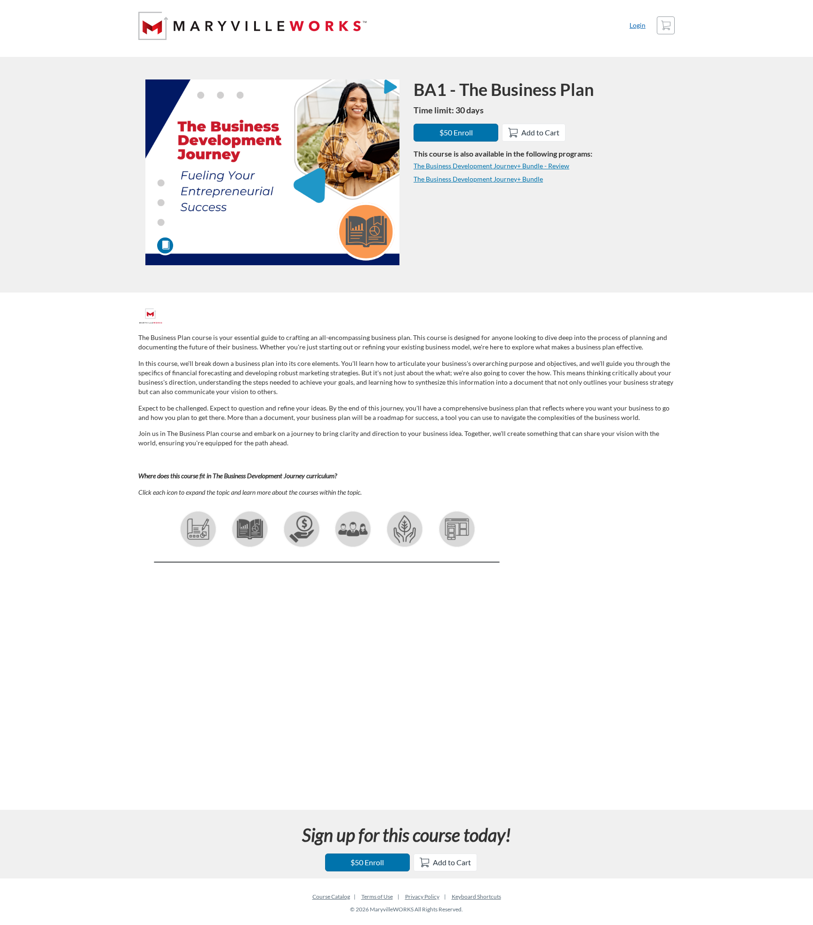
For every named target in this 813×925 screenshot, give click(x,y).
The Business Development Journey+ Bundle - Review (491, 166)
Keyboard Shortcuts (476, 896)
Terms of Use (377, 896)
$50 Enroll (456, 132)
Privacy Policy (422, 896)
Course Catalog (331, 896)
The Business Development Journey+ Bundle (478, 179)
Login (638, 25)
